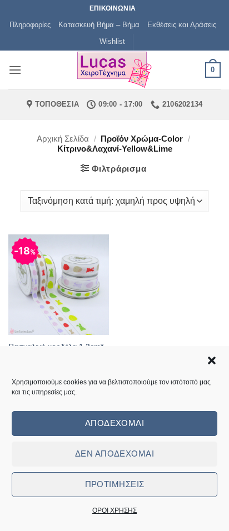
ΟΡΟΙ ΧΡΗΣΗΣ (114, 510)
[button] (211, 360)
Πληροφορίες (30, 25)
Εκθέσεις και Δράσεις (181, 25)
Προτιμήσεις (115, 484)
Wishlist (112, 41)
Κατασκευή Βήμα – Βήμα (99, 25)
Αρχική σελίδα (63, 138)
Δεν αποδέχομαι (114, 453)
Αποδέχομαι (115, 423)
